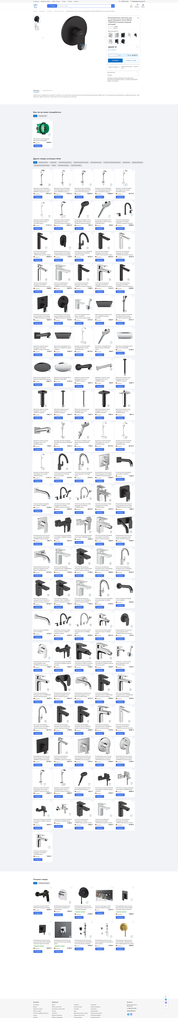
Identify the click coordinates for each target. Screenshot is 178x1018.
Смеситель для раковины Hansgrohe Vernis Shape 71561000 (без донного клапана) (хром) (104, 821)
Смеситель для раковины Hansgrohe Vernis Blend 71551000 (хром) (40, 852)
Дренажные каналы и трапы (81, 1013)
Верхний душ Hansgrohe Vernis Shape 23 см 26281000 (124, 346)
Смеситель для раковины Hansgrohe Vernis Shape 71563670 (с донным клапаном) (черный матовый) (124, 221)
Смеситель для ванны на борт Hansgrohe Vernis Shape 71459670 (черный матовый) (62, 505)
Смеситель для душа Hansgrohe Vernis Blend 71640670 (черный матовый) (62, 663)
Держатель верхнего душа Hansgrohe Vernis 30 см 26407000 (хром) (82, 410)
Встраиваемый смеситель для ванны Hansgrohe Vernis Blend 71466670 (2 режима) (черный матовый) (62, 316)
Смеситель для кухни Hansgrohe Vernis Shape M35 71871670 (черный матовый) (63, 474)
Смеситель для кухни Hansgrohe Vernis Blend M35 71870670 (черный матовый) (83, 253)
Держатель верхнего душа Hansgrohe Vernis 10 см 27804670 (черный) (40, 410)
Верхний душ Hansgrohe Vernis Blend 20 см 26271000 (62, 378)
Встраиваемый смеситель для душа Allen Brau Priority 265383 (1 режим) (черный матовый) (42, 942)
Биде (75, 1011)
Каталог (53, 6)
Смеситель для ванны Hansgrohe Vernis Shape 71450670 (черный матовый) (104, 789)
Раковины (76, 1004)
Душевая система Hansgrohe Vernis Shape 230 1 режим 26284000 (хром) (41, 474)
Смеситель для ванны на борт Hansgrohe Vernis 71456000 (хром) (83, 631)
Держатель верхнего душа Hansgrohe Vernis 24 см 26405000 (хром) (40, 442)
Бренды (76, 1)
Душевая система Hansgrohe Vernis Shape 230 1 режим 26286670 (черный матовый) (41, 789)
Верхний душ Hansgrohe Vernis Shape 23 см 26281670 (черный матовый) (62, 347)
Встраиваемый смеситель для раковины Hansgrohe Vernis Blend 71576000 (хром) (83, 694)
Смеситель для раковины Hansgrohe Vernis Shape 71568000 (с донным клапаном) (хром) (62, 284)
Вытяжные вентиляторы (96, 1013)
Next (105, 37)
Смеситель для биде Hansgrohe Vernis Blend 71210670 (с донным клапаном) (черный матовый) (84, 663)
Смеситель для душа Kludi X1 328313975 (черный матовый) (41, 906)
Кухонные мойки (78, 1006)
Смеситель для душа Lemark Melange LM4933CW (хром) (103, 906)
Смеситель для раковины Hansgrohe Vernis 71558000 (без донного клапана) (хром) (124, 694)
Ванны (53, 1004)
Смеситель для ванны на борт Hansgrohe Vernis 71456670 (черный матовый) (62, 631)
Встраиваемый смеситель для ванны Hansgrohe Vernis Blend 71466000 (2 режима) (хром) (124, 757)
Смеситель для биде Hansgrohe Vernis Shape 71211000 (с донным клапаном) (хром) (103, 537)
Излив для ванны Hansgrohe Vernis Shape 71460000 (41, 504)
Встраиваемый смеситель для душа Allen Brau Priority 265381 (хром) (62, 942)
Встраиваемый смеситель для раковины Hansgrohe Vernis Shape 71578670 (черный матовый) (124, 537)
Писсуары (76, 1009)
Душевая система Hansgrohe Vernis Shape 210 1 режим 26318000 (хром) (103, 442)
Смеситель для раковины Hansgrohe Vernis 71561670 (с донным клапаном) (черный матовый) (41, 600)
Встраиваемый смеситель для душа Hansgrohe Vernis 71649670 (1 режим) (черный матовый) (124, 631)
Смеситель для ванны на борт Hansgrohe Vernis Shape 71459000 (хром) (83, 505)
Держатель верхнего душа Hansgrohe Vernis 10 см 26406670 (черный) (102, 410)
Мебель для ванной (56, 1006)
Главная (35, 11)
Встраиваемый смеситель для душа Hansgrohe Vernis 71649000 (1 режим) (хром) (41, 663)
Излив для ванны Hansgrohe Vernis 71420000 (41, 630)
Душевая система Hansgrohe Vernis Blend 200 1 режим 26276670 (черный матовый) (62, 789)
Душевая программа (57, 1015)
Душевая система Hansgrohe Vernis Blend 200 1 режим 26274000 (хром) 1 (41, 221)
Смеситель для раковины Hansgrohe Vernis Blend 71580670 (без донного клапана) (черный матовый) (125, 821)
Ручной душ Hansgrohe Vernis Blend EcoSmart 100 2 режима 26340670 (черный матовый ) (83, 221)
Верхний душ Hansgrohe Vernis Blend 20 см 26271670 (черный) (42, 378)
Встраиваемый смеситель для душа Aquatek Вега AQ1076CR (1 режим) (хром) (104, 942)
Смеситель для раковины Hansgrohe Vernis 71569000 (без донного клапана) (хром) (62, 568)
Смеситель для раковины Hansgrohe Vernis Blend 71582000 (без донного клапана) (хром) (42, 284)
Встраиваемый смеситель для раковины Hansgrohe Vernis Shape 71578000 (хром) (41, 568)
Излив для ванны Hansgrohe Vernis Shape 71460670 (123, 473)
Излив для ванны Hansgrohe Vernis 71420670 (123, 599)
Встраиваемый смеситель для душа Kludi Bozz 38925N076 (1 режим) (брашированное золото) (125, 942)
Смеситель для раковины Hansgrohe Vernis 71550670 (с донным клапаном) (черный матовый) (83, 726)
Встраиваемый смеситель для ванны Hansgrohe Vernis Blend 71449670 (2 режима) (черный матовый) (62, 253)
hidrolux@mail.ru (131, 1011)
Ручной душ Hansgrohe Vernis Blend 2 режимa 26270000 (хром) (103, 347)
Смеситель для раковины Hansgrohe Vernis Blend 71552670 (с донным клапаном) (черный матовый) (124, 284)
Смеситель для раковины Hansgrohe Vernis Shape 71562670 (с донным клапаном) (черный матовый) (83, 284)
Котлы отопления (78, 1017)
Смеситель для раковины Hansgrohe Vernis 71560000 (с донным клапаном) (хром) (83, 600)
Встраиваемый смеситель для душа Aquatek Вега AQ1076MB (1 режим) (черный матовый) (83, 942)
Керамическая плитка (79, 1015)
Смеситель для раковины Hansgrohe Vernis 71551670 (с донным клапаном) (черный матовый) (62, 726)
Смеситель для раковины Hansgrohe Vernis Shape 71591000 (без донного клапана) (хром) (125, 253)
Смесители (49, 11)
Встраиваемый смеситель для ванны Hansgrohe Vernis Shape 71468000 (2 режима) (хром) (103, 474)
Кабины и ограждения (57, 1017)
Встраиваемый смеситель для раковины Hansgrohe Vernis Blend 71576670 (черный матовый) (62, 694)
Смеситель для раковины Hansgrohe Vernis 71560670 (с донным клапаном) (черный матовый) (62, 600)
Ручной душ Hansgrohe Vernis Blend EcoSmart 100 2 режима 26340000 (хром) (103, 221)
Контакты (70, 1)
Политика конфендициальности (40, 1013)
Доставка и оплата (45, 1)
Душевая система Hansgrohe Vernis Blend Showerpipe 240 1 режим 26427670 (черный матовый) (83, 190)
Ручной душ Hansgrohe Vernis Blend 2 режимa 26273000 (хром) (83, 442)
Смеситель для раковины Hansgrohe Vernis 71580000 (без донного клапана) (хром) (42, 694)
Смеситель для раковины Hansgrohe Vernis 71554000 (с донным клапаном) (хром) (41, 726)
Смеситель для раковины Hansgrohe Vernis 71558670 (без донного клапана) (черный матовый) (104, 694)
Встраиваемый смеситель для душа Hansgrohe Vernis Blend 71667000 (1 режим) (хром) (103, 757)
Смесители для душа (59, 11)
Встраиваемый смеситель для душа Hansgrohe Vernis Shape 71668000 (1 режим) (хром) (83, 757)
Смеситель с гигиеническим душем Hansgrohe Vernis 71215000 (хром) (123, 663)
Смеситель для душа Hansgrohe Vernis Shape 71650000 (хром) (83, 536)
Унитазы (54, 1011)
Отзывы (64, 1)
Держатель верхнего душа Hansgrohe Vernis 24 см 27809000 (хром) (102, 379)
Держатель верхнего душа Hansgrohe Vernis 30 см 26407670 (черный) (61, 410)
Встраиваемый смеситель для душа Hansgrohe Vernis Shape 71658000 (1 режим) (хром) (41, 537)
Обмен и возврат (56, 1)
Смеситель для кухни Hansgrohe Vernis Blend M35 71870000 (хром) (104, 600)
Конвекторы (94, 1009)
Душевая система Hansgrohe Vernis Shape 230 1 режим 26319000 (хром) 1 (123, 190)
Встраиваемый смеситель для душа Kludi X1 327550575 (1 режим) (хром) (62, 907)
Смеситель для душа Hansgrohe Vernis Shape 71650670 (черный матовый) (62, 537)
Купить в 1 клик (131, 60)
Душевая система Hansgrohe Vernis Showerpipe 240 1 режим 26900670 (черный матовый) (41, 190)
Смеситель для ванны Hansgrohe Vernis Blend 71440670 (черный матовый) (42, 821)
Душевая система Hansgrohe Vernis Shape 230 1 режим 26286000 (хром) (123, 442)
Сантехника (42, 11)
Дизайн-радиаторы (95, 1006)
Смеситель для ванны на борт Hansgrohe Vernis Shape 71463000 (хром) (103, 505)
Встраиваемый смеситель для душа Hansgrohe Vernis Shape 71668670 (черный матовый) (41, 757)
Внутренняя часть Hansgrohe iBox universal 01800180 (41, 139)
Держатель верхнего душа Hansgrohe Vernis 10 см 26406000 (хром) (123, 410)
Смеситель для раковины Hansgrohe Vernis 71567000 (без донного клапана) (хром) (104, 568)
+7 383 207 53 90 (131, 1008)
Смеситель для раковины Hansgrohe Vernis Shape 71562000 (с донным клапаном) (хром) (124, 726)
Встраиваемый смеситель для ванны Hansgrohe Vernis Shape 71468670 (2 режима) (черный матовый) (41, 316)
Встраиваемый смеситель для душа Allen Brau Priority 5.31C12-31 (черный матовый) (84, 907)
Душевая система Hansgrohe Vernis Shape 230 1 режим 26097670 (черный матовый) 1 (62, 221)
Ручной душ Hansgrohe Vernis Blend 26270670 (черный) (83, 788)
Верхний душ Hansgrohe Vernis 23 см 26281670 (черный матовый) (103, 316)
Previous (43, 37)
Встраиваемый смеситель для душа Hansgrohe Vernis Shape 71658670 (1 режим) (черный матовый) (124, 505)
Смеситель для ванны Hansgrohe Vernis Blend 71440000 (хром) (63, 820)
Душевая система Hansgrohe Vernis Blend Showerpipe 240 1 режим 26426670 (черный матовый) (103, 190)
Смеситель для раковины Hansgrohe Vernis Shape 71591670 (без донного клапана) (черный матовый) (104, 253)
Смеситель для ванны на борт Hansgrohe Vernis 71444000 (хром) (103, 631)
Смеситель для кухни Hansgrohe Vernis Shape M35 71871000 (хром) (83, 474)
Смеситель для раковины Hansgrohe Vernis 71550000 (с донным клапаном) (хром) (103, 726)
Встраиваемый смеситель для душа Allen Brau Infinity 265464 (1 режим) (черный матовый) (124, 907)
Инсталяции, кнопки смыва (58, 1009)
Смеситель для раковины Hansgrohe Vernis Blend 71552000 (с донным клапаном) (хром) (62, 757)
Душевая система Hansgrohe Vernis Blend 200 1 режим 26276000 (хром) (82, 347)
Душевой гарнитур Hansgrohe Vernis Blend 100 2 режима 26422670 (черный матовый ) (124, 316)
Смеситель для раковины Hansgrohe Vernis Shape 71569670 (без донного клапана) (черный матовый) (84, 821)
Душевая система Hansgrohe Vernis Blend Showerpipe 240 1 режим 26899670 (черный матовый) (62, 190)
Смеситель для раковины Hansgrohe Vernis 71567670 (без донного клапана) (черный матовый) (83, 568)
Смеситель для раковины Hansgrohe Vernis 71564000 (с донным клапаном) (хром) (124, 568)
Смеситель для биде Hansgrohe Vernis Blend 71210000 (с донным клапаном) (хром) (104, 663)
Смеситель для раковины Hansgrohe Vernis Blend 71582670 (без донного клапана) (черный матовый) (42, 253)
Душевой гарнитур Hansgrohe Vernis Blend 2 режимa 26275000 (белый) (63, 442)
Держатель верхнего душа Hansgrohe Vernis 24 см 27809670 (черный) (82, 379)
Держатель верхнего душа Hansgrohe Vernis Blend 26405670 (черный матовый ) (41, 347)
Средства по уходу (95, 1017)
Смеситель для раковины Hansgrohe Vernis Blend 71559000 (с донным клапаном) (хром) (104, 284)
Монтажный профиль (96, 1015)
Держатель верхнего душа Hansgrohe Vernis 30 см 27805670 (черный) (123, 379)
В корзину (115, 60)
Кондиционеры (94, 1011)
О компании (36, 1)
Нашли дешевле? (112, 49)
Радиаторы (93, 1004)
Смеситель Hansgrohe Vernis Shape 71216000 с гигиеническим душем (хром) (82, 316)
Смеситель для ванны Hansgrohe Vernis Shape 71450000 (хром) (125, 788)
